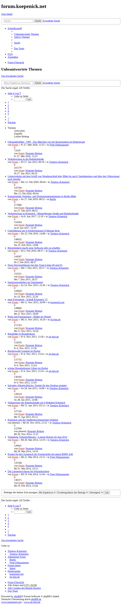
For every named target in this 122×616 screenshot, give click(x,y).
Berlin (53, 199)
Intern (12, 568)
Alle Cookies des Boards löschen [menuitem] (24, 588)
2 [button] (8, 105)
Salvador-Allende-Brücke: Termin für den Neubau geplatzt (37, 385)
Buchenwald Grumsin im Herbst (24, 351)
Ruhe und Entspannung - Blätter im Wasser (29, 316)
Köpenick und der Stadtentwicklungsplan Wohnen (33, 419)
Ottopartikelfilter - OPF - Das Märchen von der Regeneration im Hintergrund (46, 142)
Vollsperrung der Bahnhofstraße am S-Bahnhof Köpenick (36, 402)
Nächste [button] (12, 122)
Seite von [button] (14, 93)
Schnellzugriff (15, 28)
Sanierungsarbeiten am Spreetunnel (25, 282)
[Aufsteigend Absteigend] (96, 492)
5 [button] (8, 114)
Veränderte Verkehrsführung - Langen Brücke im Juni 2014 (37, 437)
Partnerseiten (14, 571)
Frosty (15, 144)
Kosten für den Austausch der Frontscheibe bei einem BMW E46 (40, 454)
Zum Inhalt (6, 14)
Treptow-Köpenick (58, 162)
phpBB (17, 596)
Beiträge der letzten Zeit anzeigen (21, 492)
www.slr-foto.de (32, 602)
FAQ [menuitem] (10, 54)
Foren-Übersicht (16, 582)
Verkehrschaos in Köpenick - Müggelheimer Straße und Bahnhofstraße (43, 213)
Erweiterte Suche (51, 20)
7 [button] (8, 119)
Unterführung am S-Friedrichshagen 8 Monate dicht (34, 230)
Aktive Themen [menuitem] (22, 37)
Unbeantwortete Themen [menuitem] (26, 34)
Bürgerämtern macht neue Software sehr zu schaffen (34, 248)
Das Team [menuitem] (19, 48)
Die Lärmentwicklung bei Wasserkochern (28, 471)
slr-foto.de (55, 319)
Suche (38, 21)
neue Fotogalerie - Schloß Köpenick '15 (27, 299)
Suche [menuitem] (17, 42)
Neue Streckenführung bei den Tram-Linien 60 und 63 (35, 265)
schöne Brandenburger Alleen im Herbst (28, 368)
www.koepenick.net (11, 602)
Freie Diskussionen (59, 144)
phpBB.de (36, 599)
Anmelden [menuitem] (13, 57)
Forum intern (14, 565)
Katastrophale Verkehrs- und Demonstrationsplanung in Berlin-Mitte (42, 196)
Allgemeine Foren (17, 557)
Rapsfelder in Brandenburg (21, 334)
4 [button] (8, 111)
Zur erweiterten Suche (12, 76)
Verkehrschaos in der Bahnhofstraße (26, 159)
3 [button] (8, 108)
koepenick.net (57, 302)
